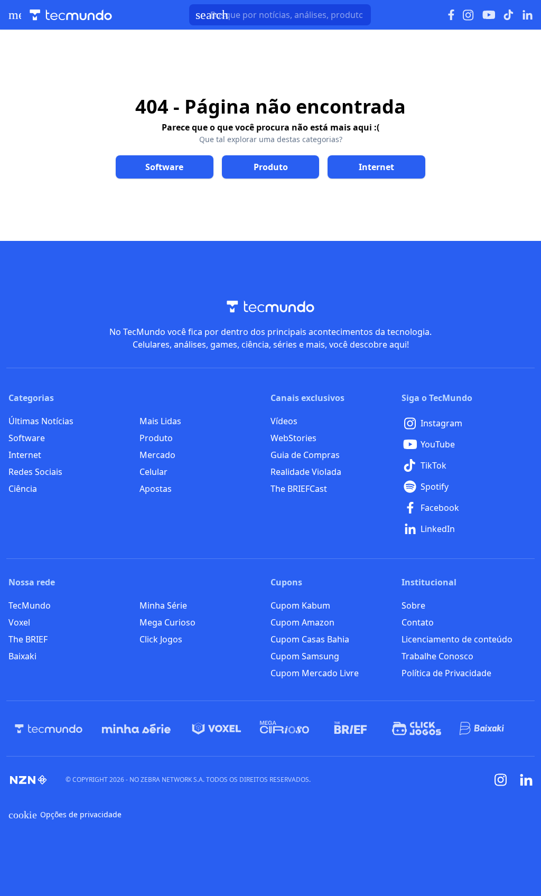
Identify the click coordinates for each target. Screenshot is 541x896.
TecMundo (29, 605)
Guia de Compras (305, 455)
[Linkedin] (526, 780)
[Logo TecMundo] (71, 15)
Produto (156, 438)
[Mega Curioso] (284, 728)
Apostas (155, 488)
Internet (24, 455)
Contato (418, 622)
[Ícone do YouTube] (488, 15)
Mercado (157, 455)
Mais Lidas (160, 421)
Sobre (413, 605)
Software (26, 438)
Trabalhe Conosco (437, 656)
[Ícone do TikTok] (508, 15)
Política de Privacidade (446, 673)
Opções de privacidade (65, 814)
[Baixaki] (482, 728)
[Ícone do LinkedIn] (528, 15)
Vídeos (283, 421)
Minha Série (163, 605)
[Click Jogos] (416, 728)
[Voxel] (216, 728)
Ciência (22, 488)
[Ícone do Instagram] (468, 15)
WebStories (293, 438)
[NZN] (28, 779)
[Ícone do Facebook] (451, 15)
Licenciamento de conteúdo (457, 639)
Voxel (19, 622)
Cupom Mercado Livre (314, 673)
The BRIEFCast (298, 488)
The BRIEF (28, 639)
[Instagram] (501, 779)
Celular (153, 472)
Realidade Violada (305, 472)
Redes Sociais (35, 472)
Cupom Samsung (304, 656)
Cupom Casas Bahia (309, 639)
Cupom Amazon (302, 622)
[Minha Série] (136, 728)
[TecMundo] (48, 728)
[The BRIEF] (350, 728)
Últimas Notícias (40, 421)
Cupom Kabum (300, 605)
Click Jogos (160, 639)
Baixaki (22, 656)
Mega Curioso (167, 622)
